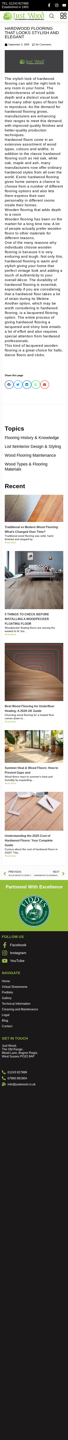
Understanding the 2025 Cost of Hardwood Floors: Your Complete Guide (29, 840)
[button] (9, 384)
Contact (7, 1026)
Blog (5, 1020)
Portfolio (7, 992)
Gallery (7, 998)
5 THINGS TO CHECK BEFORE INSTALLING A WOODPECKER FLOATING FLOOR (27, 619)
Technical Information (16, 1003)
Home (6, 981)
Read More (10, 542)
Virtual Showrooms (14, 986)
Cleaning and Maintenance (20, 1009)
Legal (5, 1015)
